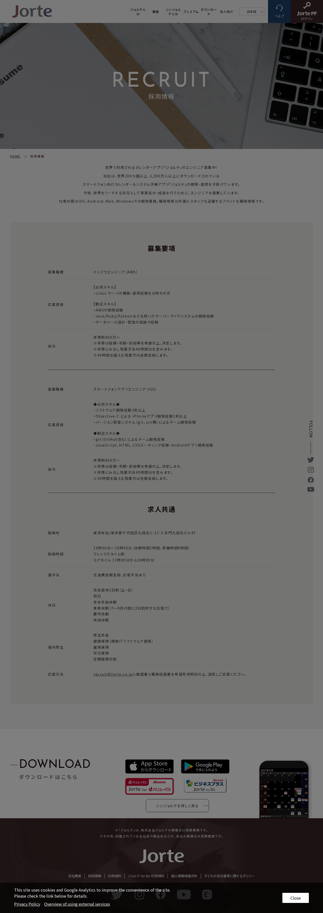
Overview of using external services (77, 904)
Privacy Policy (27, 904)
